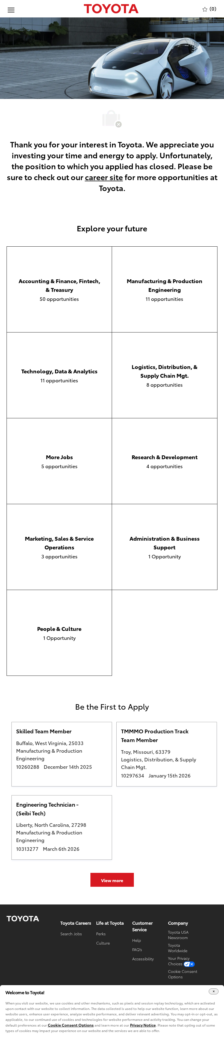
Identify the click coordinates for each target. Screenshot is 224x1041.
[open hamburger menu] (11, 9)
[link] (23, 918)
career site (104, 176)
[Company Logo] (111, 8)
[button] (112, 880)
